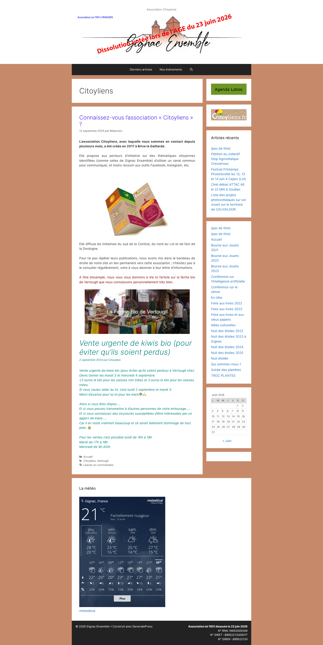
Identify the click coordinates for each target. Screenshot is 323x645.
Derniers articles (141, 69)
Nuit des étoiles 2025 (227, 353)
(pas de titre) (220, 148)
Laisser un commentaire (98, 464)
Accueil (87, 456)
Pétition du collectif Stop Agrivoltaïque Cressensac (225, 158)
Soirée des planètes (226, 370)
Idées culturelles (223, 325)
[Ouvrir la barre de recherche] (191, 69)
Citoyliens (89, 460)
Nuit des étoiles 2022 (227, 331)
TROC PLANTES (223, 375)
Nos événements (171, 69)
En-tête (216, 298)
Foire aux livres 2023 (226, 309)
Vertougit (103, 460)
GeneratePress (143, 626)
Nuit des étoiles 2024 (227, 347)
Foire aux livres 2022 (226, 303)
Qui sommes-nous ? (226, 364)
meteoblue (87, 611)
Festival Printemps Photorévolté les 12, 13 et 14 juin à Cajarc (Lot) (228, 174)
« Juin (227, 441)
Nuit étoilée (219, 358)
